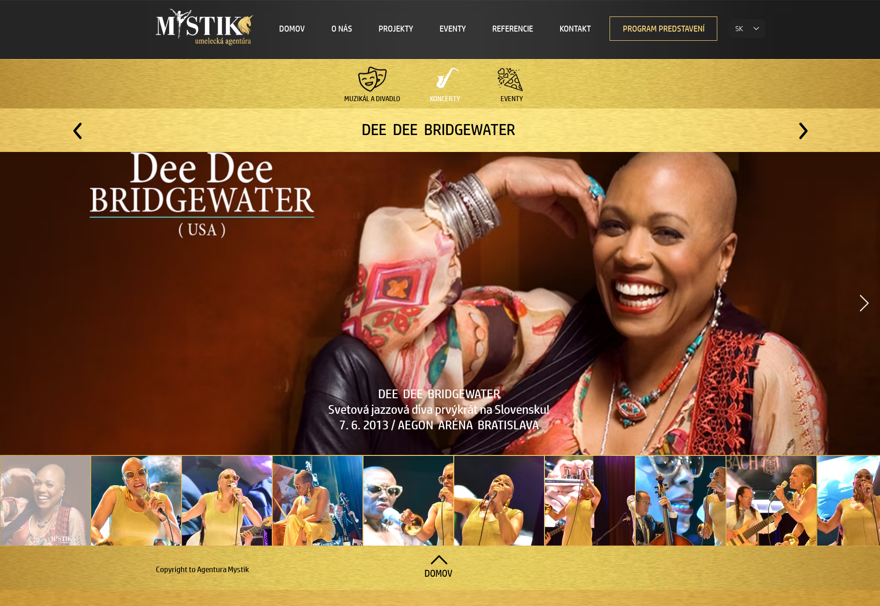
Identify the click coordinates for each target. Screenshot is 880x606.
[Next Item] (864, 304)
